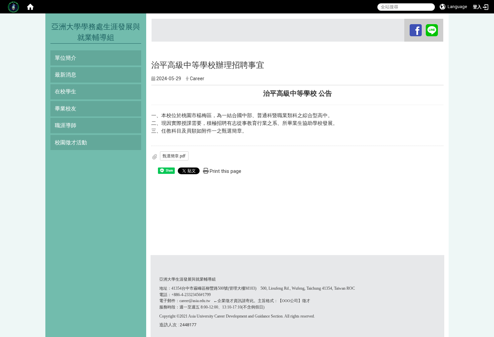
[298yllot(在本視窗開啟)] (432, 30)
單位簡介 (65, 58)
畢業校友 (65, 108)
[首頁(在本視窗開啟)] (30, 6)
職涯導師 (65, 125)
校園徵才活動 (71, 142)
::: (405, 25)
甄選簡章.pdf (174, 156)
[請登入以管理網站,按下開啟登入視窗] (13, 6)
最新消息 (65, 74)
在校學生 (65, 91)
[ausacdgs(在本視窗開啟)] (416, 30)
